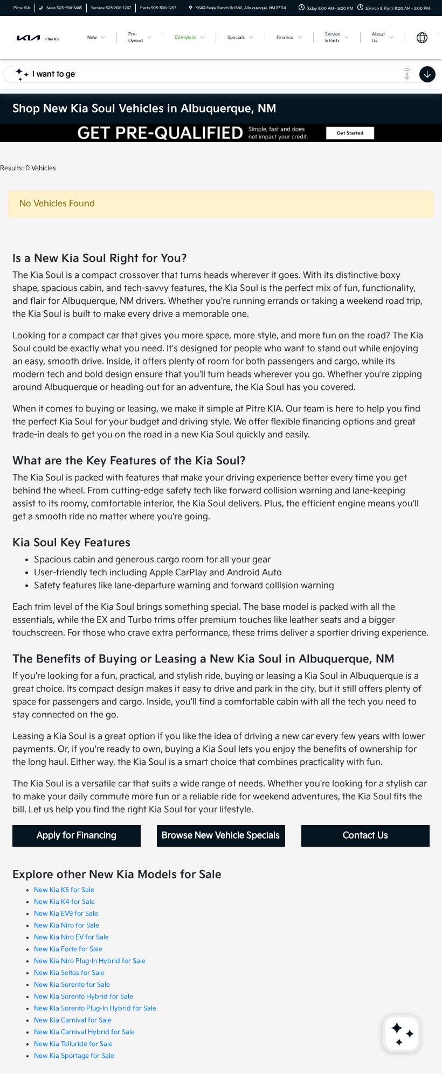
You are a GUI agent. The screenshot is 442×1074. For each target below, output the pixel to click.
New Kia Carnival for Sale (73, 1020)
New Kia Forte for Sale (68, 949)
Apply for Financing (76, 836)
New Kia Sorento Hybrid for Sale (83, 997)
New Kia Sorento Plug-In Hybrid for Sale (95, 1009)
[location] (190, 8)
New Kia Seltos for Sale (69, 973)
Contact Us (365, 836)
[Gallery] (221, 133)
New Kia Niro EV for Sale (71, 937)
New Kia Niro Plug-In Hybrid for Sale (90, 961)
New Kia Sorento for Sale (72, 985)
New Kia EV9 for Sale (66, 914)
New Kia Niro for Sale (66, 926)
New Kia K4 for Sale (64, 902)
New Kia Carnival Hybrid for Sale (84, 1032)
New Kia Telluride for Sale (73, 1044)
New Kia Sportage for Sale (74, 1056)
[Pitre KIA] (41, 37)
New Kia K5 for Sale (64, 890)
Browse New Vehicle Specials (221, 836)
